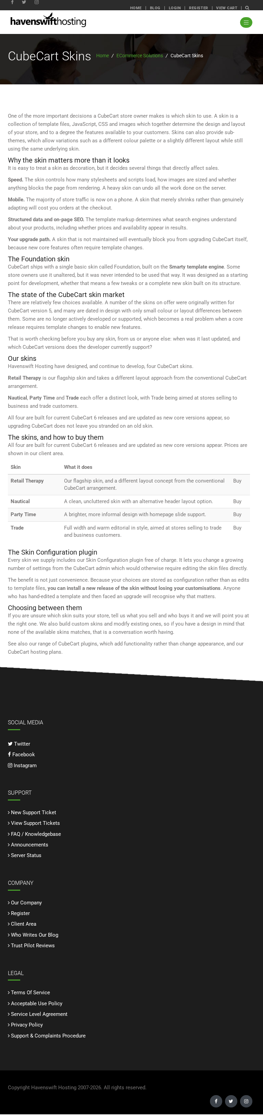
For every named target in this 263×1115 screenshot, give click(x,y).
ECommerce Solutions (139, 55)
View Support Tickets (35, 823)
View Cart (226, 7)
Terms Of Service (30, 992)
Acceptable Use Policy (36, 1003)
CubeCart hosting (28, 652)
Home (136, 7)
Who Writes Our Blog (34, 935)
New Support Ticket (33, 812)
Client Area (23, 924)
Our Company (26, 903)
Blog (155, 7)
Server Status (26, 855)
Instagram (24, 765)
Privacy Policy (27, 1025)
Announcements (29, 845)
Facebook (23, 754)
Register (198, 7)
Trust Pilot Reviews (33, 945)
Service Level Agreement (39, 1014)
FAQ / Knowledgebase (36, 834)
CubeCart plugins (77, 644)
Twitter (21, 744)
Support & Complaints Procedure (48, 1036)
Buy (237, 481)
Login (175, 7)
